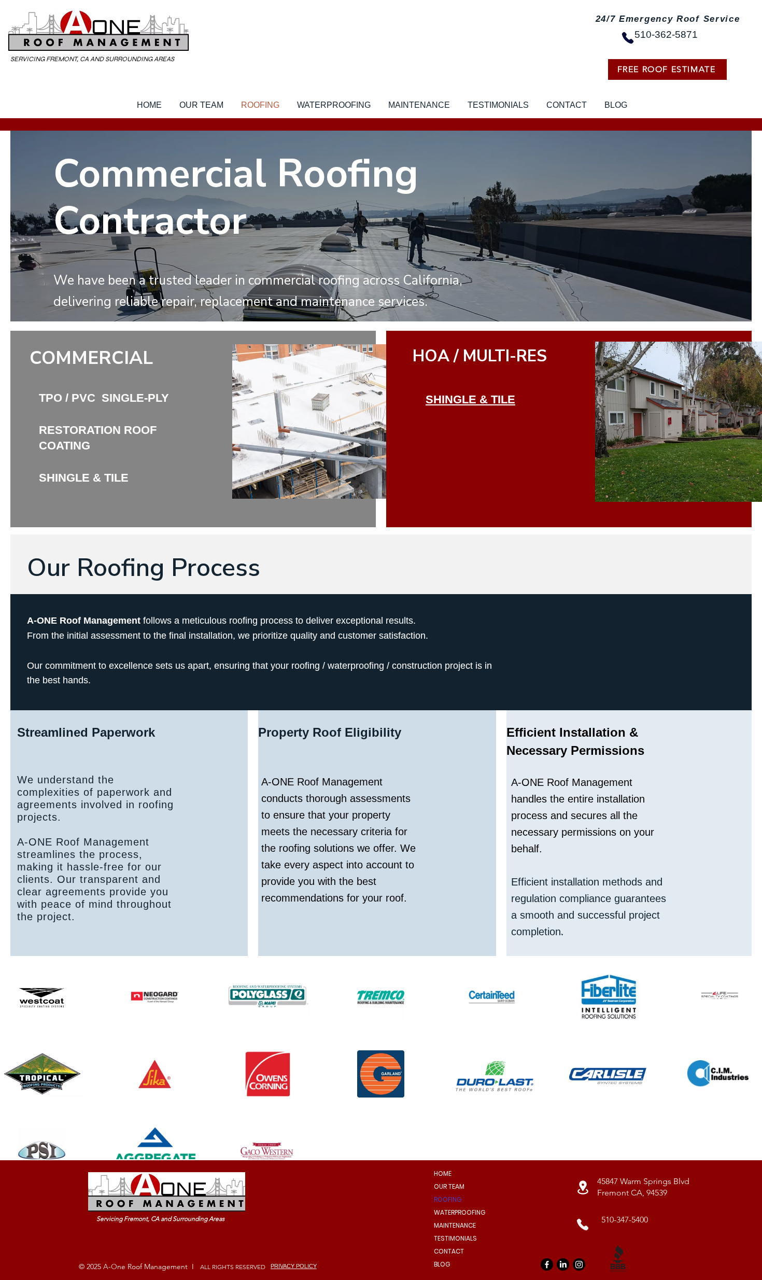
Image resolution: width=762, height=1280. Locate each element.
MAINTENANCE (455, 1225)
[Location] (582, 1187)
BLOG (442, 1264)
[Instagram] (579, 1264)
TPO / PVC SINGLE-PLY (104, 397)
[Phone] (627, 38)
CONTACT (449, 1251)
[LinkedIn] (563, 1264)
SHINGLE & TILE (84, 477)
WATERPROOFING (459, 1212)
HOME (442, 1173)
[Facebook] (547, 1264)
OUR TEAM (449, 1186)
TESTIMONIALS (455, 1238)
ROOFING (447, 1199)
